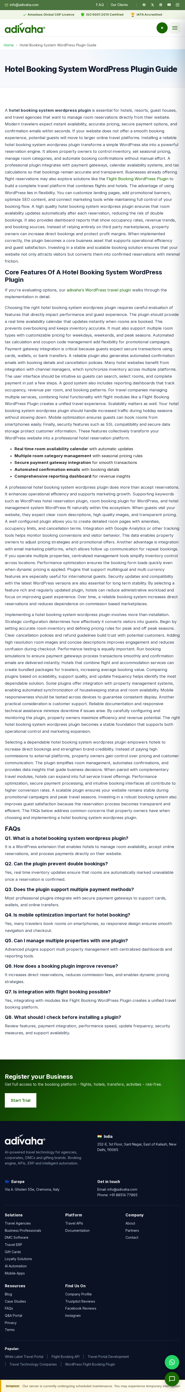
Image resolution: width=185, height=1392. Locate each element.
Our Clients (119, 5)
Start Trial (20, 1100)
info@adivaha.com (24, 5)
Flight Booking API (65, 1357)
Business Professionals (23, 1230)
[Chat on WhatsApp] (172, 1362)
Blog (8, 1294)
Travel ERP (13, 1245)
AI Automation (16, 1266)
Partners (132, 1230)
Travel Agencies (18, 1223)
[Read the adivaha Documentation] (162, 27)
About (130, 1223)
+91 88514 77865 (123, 1195)
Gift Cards (13, 1252)
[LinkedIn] (160, 4)
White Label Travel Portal (24, 1357)
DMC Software (16, 1238)
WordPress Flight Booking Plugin (90, 1364)
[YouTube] (169, 4)
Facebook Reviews (80, 1308)
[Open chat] (172, 1379)
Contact (132, 1238)
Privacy (11, 1322)
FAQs (9, 1308)
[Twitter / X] (152, 4)
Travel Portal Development (108, 1357)
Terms (10, 1330)
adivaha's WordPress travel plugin (99, 290)
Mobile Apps (15, 1273)
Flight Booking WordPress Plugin (137, 178)
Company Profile (78, 1294)
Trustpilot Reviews (80, 1301)
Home (9, 45)
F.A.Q (100, 5)
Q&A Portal (13, 1315)
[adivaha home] (25, 28)
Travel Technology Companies (33, 1364)
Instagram (73, 1315)
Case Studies (15, 1301)
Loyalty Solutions (18, 1259)
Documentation (77, 1230)
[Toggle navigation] (175, 28)
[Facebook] (144, 4)
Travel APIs (74, 1223)
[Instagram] (177, 4)
